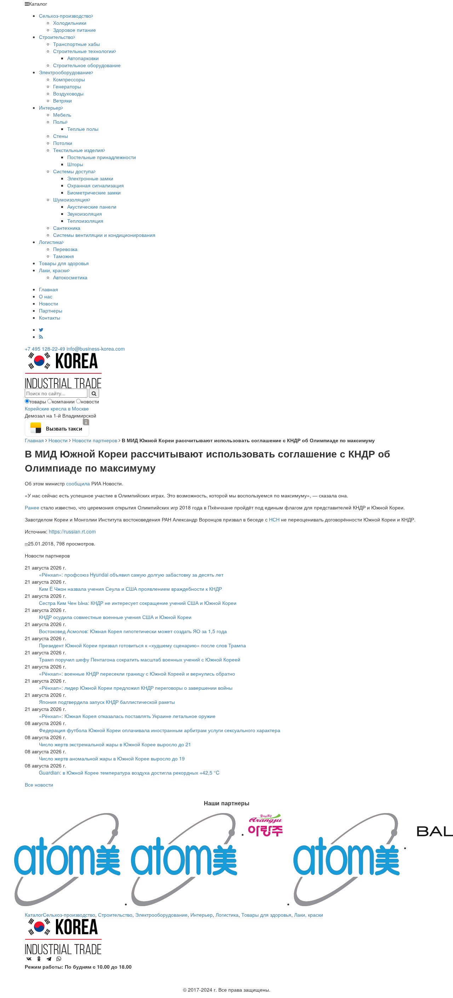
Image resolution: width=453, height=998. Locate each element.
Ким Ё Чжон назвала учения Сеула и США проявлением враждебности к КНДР (130, 588)
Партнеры (50, 310)
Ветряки (62, 100)
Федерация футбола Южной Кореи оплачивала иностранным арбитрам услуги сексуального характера (159, 730)
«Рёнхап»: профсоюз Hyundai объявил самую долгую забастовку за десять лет (131, 574)
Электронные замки (90, 178)
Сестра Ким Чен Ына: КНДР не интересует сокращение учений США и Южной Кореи (137, 602)
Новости (48, 303)
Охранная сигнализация (95, 185)
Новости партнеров (94, 440)
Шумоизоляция (70, 199)
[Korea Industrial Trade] (63, 369)
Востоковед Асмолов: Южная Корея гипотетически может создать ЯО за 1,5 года (133, 631)
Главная (48, 289)
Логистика (50, 241)
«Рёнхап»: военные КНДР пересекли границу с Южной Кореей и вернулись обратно (137, 673)
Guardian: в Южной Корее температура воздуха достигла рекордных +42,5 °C (129, 772)
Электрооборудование (65, 72)
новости (90, 401)
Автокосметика (70, 277)
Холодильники (69, 22)
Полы (59, 121)
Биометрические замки (94, 192)
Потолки (62, 142)
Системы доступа (73, 171)
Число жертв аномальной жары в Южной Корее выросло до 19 (112, 758)
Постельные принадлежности (101, 157)
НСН (274, 519)
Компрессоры (69, 79)
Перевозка (65, 248)
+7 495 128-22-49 (45, 348)
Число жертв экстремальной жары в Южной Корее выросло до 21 (115, 744)
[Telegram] (49, 959)
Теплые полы (82, 128)
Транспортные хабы (76, 43)
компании (63, 401)
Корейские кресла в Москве (57, 408)
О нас (45, 296)
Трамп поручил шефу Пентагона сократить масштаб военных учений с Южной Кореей (139, 659)
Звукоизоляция (84, 213)
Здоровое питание (74, 29)
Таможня (63, 255)
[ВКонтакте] (29, 959)
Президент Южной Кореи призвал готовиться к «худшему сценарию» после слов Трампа (142, 645)
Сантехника (66, 227)
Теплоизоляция (85, 220)
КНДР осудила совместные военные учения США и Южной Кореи (115, 616)
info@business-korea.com (96, 348)
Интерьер (50, 107)
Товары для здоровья (64, 263)
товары (37, 401)
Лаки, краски (53, 270)
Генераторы (67, 86)
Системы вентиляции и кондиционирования (104, 234)
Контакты (49, 317)
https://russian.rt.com (72, 531)
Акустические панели (91, 206)
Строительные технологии (83, 50)
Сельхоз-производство (65, 15)
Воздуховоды (68, 93)
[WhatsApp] (59, 959)
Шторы (75, 164)
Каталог (34, 914)
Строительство (56, 36)
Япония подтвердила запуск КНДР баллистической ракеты (107, 701)
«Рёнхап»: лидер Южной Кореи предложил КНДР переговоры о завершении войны (136, 687)
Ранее (32, 507)
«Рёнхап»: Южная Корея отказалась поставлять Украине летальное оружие (127, 715)
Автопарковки (83, 58)
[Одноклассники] (39, 959)
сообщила (78, 483)
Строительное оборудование (87, 65)
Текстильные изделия (78, 149)
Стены (60, 135)
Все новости (39, 784)
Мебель (62, 114)
